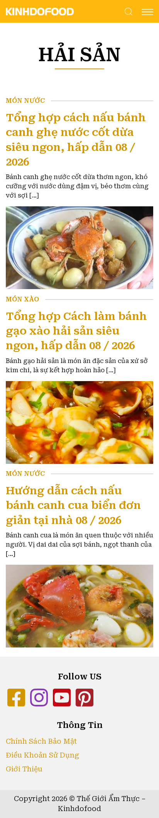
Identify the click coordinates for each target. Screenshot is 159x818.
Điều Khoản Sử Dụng (42, 755)
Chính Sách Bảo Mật (41, 741)
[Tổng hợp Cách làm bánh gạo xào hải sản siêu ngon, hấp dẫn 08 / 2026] (79, 421)
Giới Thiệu (24, 769)
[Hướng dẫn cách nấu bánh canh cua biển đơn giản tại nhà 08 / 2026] (79, 605)
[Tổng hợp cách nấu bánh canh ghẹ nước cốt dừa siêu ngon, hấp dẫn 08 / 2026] (79, 247)
